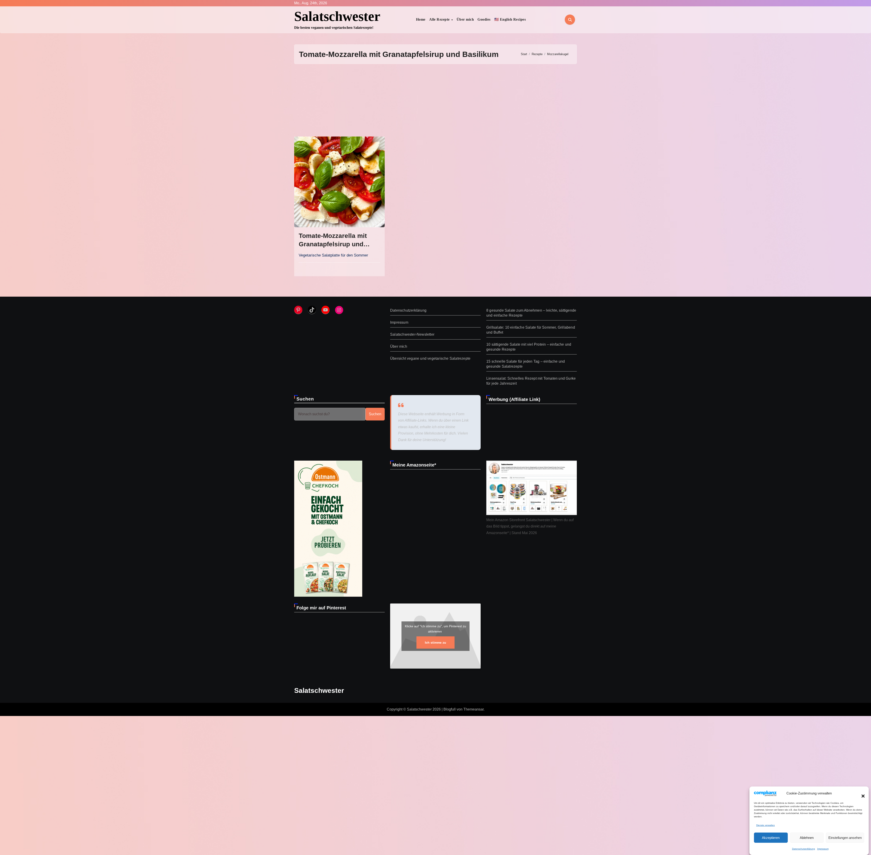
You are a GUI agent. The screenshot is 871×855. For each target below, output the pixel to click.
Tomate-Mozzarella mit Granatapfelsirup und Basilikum (333, 244)
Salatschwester (337, 16)
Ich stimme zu (435, 642)
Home (421, 19)
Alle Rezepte (440, 19)
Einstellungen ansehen (845, 838)
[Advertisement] (435, 100)
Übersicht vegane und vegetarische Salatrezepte (430, 358)
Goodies (484, 19)
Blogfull (449, 709)
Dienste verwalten (765, 825)
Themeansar (473, 709)
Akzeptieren (771, 838)
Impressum (823, 849)
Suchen (305, 398)
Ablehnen (807, 838)
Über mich (465, 19)
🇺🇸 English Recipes (510, 19)
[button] (860, 793)
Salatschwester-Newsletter (412, 334)
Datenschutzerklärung (803, 849)
